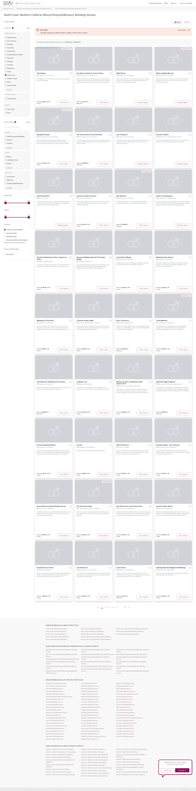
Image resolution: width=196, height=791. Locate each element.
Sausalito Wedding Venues (89, 705)
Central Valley (11, 85)
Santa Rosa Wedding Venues (55, 734)
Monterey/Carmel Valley (15, 54)
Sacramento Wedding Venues (55, 694)
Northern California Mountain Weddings (93, 771)
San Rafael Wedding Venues (125, 713)
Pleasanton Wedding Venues (90, 731)
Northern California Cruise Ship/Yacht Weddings (131, 749)
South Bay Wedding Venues (55, 691)
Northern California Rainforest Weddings (94, 763)
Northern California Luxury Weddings (57, 769)
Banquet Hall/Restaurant (15, 183)
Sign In (174, 3)
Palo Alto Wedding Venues (89, 715)
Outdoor (9, 143)
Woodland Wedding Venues (125, 734)
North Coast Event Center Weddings (57, 637)
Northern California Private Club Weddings (94, 760)
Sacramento (11, 51)
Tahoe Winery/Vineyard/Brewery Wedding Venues (97, 666)
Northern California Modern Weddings (128, 759)
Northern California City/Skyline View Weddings (61, 752)
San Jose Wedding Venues (54, 731)
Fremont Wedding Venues (89, 720)
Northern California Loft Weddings (127, 752)
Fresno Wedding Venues (89, 723)
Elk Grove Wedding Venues (125, 720)
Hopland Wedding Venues (89, 694)
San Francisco (11, 41)
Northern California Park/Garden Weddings (94, 757)
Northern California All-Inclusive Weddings (94, 776)
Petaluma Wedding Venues (89, 739)
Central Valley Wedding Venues (56, 718)
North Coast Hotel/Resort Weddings (92, 631)
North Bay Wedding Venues (55, 723)
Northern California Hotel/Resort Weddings (59, 755)
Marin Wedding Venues (53, 715)
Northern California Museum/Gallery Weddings (60, 775)
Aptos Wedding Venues (123, 689)
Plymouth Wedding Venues (124, 699)
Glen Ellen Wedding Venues (55, 736)
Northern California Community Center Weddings (96, 768)
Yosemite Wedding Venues (54, 705)
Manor (9, 163)
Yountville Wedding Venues (90, 713)
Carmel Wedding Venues (89, 683)
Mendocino (10, 68)
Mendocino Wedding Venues (55, 707)
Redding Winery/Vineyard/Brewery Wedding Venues (97, 654)
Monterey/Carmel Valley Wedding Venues (59, 697)
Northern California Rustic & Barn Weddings (95, 773)
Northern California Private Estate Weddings (130, 765)
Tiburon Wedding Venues (124, 697)
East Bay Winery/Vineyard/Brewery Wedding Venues (62, 659)
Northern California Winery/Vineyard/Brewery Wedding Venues (34, 8)
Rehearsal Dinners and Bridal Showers (14, 242)
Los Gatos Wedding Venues (90, 702)
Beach (9, 156)
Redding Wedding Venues (54, 702)
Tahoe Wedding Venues (53, 710)
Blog (166, 3)
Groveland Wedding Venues (125, 731)
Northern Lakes (12, 78)
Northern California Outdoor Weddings (93, 749)
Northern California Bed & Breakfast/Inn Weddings (132, 772)
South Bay (10, 48)
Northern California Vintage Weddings (93, 765)
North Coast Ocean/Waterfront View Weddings (96, 639)
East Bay (10, 44)
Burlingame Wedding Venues (55, 728)
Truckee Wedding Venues (89, 726)
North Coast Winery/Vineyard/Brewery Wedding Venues (70, 8)
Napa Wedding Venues (123, 707)
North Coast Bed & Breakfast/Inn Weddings (130, 631)
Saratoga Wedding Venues (124, 686)
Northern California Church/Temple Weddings (130, 775)
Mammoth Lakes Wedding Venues (127, 694)
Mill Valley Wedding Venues (90, 686)
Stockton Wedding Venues (54, 739)
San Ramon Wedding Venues (125, 691)
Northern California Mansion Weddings (58, 757)
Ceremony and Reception (15, 229)
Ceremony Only (12, 233)
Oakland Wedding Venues (89, 710)
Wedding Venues (8, 8)
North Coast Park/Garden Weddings (127, 634)
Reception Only (11, 236)
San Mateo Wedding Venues (125, 728)
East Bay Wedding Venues (54, 689)
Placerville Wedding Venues (90, 734)
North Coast (11, 75)
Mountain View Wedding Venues (126, 723)
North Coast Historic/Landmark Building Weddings (132, 629)
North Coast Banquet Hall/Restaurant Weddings (96, 637)
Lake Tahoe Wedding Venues (55, 720)
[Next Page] (129, 607)
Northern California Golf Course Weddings (94, 755)
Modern (9, 140)
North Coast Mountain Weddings (91, 629)
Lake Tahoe (11, 109)
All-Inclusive (11, 176)
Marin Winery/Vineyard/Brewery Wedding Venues (132, 654)
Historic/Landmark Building (15, 136)
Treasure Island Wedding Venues (56, 726)
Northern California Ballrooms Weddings (58, 772)
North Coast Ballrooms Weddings (56, 639)
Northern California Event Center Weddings (59, 749)
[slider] (5, 203)
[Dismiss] (189, 30)
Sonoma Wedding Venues (89, 691)
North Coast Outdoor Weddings (56, 631)
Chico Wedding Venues (123, 702)
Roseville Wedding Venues (124, 710)
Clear (28, 28)
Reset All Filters (10, 22)
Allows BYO (10, 254)
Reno (9, 113)
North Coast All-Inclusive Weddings (92, 634)
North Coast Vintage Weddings (55, 634)
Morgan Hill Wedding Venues (90, 697)
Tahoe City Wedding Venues (125, 705)
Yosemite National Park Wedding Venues (129, 718)
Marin (9, 82)
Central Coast (11, 98)
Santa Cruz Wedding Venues (125, 683)
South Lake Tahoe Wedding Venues (92, 728)
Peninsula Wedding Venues (54, 699)
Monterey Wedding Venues (90, 699)
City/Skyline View (12, 160)
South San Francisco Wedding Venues (93, 736)
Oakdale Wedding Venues (124, 726)
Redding (10, 61)
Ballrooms (10, 180)
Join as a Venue (186, 3)
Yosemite (10, 65)
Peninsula (10, 58)
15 (125, 607)
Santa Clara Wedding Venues (125, 715)
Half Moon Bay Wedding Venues (91, 718)
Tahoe (9, 71)
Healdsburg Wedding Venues (90, 707)
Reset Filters (182, 30)
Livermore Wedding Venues (125, 736)
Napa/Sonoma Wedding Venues (56, 683)
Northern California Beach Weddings (127, 762)
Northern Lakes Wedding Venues (56, 713)
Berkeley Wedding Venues (89, 689)
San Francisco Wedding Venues (56, 686)
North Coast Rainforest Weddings (56, 629)
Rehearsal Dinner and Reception (17, 240)
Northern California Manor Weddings (92, 752)
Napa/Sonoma (11, 37)
